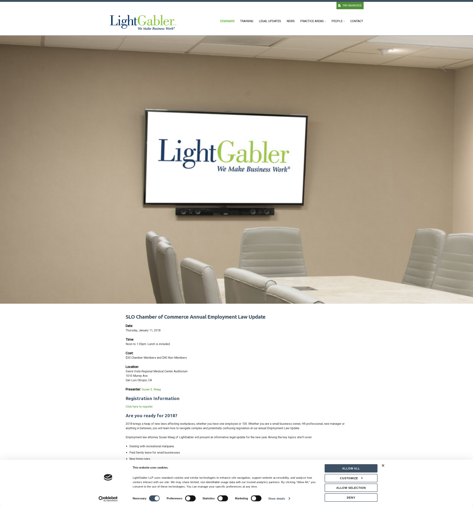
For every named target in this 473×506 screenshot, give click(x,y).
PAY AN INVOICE (352, 5)
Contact (356, 21)
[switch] (190, 498)
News (291, 21)
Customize (349, 478)
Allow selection (351, 487)
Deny (351, 497)
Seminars (227, 21)
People (337, 21)
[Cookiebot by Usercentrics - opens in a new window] (108, 499)
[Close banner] (383, 467)
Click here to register (139, 406)
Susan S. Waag (151, 389)
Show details (276, 498)
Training (246, 21)
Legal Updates (270, 21)
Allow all (351, 468)
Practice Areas (312, 21)
